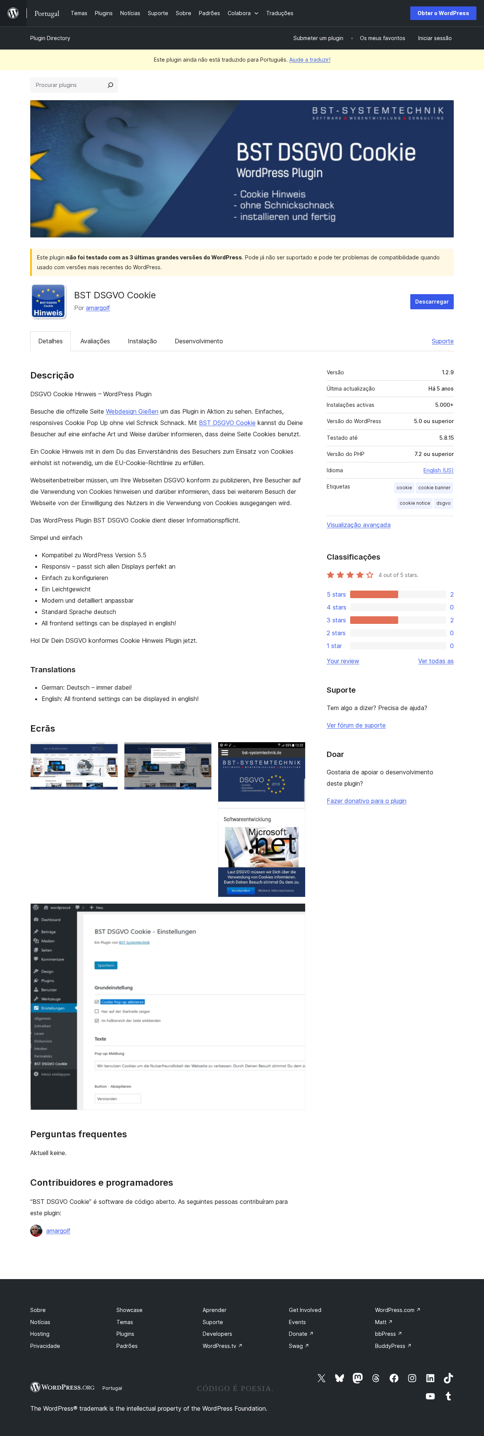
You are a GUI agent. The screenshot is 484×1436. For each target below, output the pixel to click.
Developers (217, 1334)
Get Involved (305, 1310)
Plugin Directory (50, 38)
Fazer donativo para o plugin (366, 801)
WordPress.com (398, 1310)
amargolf (98, 308)
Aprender (214, 1310)
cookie (404, 487)
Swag (299, 1346)
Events (297, 1322)
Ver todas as (436, 661)
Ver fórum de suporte (356, 725)
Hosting (40, 1334)
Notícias (40, 1322)
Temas (124, 1322)
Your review (343, 661)
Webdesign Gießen (132, 411)
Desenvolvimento (199, 341)
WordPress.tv (223, 1346)
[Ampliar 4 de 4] (295, 913)
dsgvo (443, 503)
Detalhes (50, 341)
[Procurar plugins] (110, 85)
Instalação (142, 341)
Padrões (127, 1346)
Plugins (125, 1334)
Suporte (443, 341)
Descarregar (432, 301)
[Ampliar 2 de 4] (201, 752)
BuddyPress (393, 1346)
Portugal (112, 1388)
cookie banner (434, 487)
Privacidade (45, 1346)
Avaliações (95, 341)
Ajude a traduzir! (309, 59)
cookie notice (415, 503)
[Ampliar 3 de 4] (295, 752)
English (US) (439, 470)
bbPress (388, 1334)
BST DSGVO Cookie (227, 422)
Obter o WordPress (443, 13)
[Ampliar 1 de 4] (108, 752)
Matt (384, 1322)
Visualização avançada (359, 525)
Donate (301, 1334)
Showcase (129, 1310)
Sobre (38, 1310)
